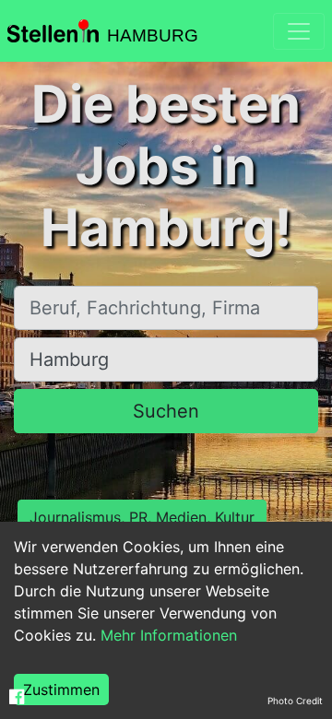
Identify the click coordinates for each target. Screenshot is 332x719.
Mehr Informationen (169, 635)
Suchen (166, 411)
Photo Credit (295, 700)
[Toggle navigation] (299, 31)
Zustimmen (61, 689)
